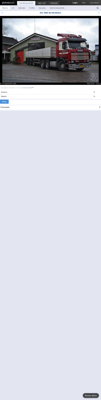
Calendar (21, 8)
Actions (4, 92)
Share (4, 102)
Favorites (42, 8)
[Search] (97, 8)
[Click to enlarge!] (50, 50)
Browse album (91, 395)
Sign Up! (42, 2)
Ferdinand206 (26, 2)
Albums (5, 8)
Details (4, 96)
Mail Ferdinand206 (57, 8)
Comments (5, 107)
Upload (53, 2)
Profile (32, 8)
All (13, 8)
